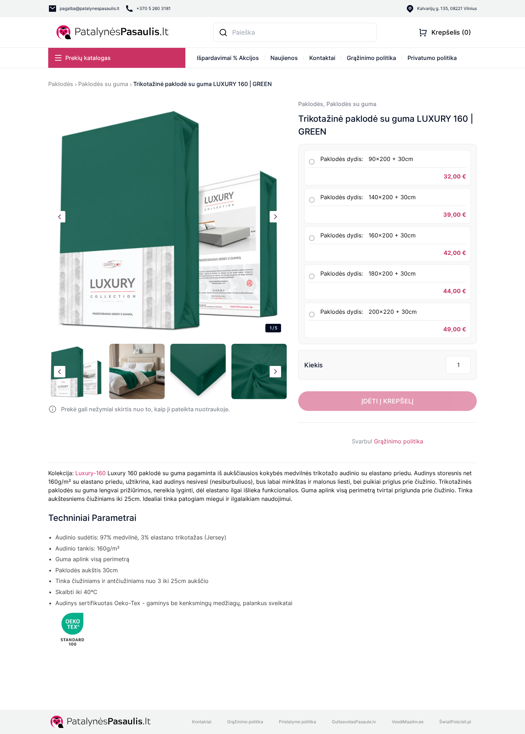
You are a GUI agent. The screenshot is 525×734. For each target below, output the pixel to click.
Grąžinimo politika (371, 57)
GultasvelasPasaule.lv (354, 721)
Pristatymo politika (297, 721)
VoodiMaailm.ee (408, 721)
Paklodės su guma (103, 83)
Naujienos (284, 57)
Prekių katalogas (88, 57)
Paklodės (60, 83)
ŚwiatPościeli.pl (455, 721)
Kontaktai (322, 57)
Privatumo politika (432, 57)
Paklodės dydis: (366, 158)
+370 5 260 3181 (153, 8)
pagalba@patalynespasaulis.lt (89, 8)
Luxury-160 (90, 473)
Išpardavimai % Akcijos (228, 57)
